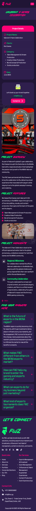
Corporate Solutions (9, 470)
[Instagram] (6, 450)
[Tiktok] (21, 450)
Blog (3, 475)
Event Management (25, 465)
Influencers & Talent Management (26, 469)
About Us (5, 462)
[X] (13, 450)
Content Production (25, 478)
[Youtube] (17, 450)
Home (4, 459)
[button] (18, 319)
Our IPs (4, 473)
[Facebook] (9, 450)
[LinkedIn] (3, 450)
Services (5, 465)
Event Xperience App (26, 480)
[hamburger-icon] (32, 4)
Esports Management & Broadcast (26, 461)
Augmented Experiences (23, 474)
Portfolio (5, 467)
